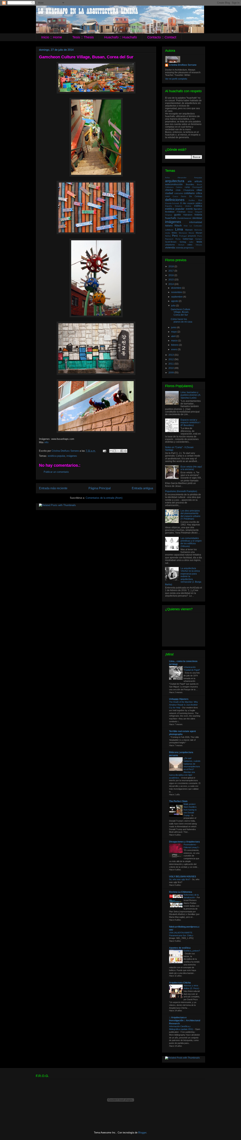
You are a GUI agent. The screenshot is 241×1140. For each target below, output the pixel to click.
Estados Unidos (183, 206)
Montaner (183, 233)
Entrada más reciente (53, 488)
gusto (177, 214)
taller (191, 242)
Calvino (179, 187)
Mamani (188, 230)
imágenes (71, 455)
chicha (169, 189)
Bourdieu (190, 184)
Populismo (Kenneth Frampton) (181, 491)
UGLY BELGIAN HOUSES (182, 876)
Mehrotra (198, 230)
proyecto (192, 236)
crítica (199, 193)
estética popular (56, 455)
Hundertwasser (184, 218)
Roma (178, 239)
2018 (171, 266)
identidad (197, 218)
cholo (178, 190)
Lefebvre (169, 230)
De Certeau (195, 196)
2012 (171, 359)
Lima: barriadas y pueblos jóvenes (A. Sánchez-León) (191, 395)
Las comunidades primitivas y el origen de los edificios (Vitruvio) (191, 542)
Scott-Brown (170, 242)
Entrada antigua (142, 488)
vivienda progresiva (185, 248)
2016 (171, 275)
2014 (171, 284)
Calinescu (169, 187)
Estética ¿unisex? (192, 951)
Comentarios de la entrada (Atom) (104, 497)
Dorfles (192, 200)
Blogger (142, 1132)
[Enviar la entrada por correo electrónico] (104, 450)
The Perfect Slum (178, 801)
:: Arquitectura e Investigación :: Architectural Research (184, 1020)
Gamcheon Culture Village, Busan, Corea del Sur (180, 312)
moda (167, 233)
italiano (169, 225)
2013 (171, 355)
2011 (171, 363)
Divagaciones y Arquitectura (184, 841)
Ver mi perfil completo (176, 79)
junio (174, 327)
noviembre (177, 292)
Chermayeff (197, 187)
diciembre (176, 288)
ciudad (169, 193)
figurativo (198, 209)
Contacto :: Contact (161, 37)
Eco (200, 200)
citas (199, 189)
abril (173, 336)
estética (198, 206)
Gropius (168, 215)
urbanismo (170, 245)
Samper (198, 239)
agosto (175, 301)
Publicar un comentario (56, 471)
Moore (191, 233)
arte (190, 181)
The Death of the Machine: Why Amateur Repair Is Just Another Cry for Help (183, 705)
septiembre (177, 296)
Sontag (183, 242)
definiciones (175, 200)
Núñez (168, 236)
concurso (178, 193)
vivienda (170, 247)
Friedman (181, 212)
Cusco (175, 196)
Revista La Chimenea (180, 892)
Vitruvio (199, 245)
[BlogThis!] (115, 451)
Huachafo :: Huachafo (120, 37)
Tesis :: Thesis (83, 37)
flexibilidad (169, 212)
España (168, 206)
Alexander (182, 178)
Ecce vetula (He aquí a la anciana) (191, 468)
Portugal (183, 236)
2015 (171, 279)
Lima (179, 229)
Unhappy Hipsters (178, 699)
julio (173, 305)
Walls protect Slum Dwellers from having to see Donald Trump (190, 809)
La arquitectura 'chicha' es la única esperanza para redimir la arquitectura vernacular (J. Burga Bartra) (183, 576)
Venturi (181, 245)
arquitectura (174, 181)
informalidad (195, 222)
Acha (167, 178)
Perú (175, 235)
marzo (174, 340)
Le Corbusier (196, 226)
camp (187, 187)
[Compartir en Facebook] (122, 451)
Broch (199, 184)
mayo (174, 331)
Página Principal (99, 488)
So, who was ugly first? (180, 879)
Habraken (187, 215)
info (46, 442)
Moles (174, 233)
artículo (198, 181)
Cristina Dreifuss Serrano (182, 65)
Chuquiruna (188, 190)
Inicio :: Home (51, 37)
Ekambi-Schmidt (172, 203)
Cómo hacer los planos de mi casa (181, 320)
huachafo (170, 217)
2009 (171, 372)
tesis (199, 241)
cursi (167, 196)
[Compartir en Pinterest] (125, 451)
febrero (175, 345)
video (189, 245)
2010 (171, 368)
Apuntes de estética (180, 948)
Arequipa (198, 178)
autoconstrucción (174, 184)
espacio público (194, 203)
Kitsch (178, 225)
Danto (183, 196)
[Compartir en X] (118, 451)
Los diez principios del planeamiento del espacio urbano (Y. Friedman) (190, 514)
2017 (171, 270)
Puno (199, 236)
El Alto (183, 203)
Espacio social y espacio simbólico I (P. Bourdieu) (190, 423)
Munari (199, 233)
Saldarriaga (188, 239)
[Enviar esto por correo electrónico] (111, 451)
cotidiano (189, 193)
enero (174, 349)
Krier (186, 226)
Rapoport (169, 239)
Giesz (190, 212)
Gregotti (198, 212)
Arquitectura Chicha (180, 982)
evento (189, 209)
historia (198, 214)
